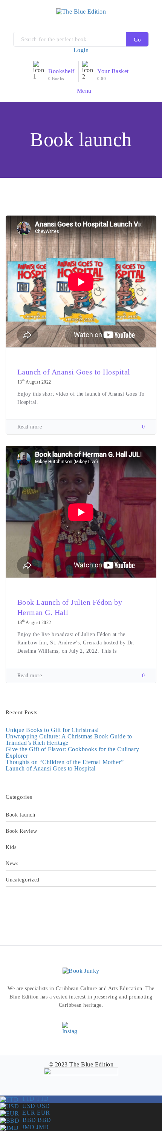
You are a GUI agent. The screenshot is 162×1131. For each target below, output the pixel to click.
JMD (33, 1127)
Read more (29, 427)
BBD (35, 1120)
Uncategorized (23, 880)
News (12, 863)
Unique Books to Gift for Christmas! (52, 730)
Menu (83, 90)
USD (34, 1106)
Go (137, 40)
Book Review (21, 831)
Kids (11, 847)
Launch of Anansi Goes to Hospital (73, 372)
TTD (33, 1099)
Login (81, 50)
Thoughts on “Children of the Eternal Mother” (65, 762)
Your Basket (112, 71)
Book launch (20, 815)
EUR (34, 1112)
